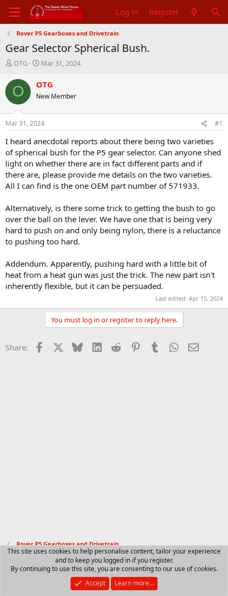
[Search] (215, 12)
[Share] (204, 124)
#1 (219, 123)
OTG (21, 63)
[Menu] (14, 12)
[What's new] (194, 12)
